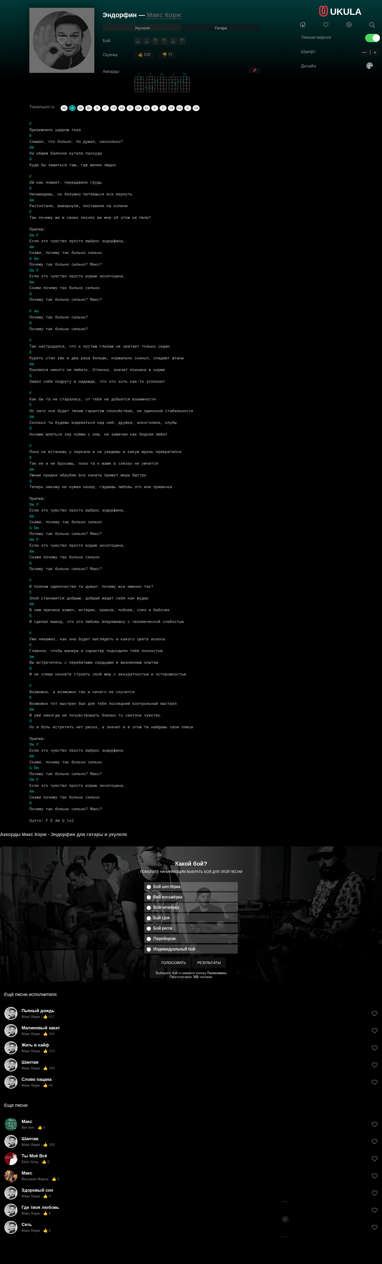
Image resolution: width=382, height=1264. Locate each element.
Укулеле (142, 28)
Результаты (209, 963)
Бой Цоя (161, 918)
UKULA (345, 12)
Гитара (221, 28)
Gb (179, 108)
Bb (88, 108)
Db (122, 108)
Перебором (164, 938)
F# (171, 108)
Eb (146, 108)
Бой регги (162, 928)
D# (138, 108)
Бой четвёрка (166, 907)
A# (80, 108)
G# (196, 108)
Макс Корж (164, 14)
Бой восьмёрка (167, 897)
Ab (64, 108)
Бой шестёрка (166, 886)
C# (113, 108)
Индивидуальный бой (174, 949)
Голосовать (173, 963)
